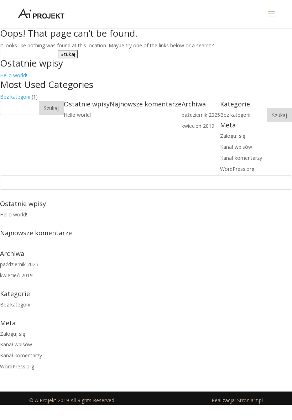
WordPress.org (17, 366)
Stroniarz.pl (250, 400)
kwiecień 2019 (16, 275)
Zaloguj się (12, 333)
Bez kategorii (15, 96)
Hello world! (13, 75)
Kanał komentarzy (21, 355)
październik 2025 (19, 264)
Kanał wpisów (16, 344)
